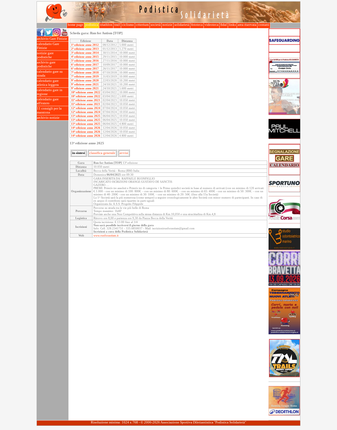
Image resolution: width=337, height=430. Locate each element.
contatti (263, 25)
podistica (91, 25)
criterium (142, 25)
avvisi (124, 153)
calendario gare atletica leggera (48, 83)
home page (75, 25)
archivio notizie (48, 118)
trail (117, 25)
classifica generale (102, 153)
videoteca (211, 25)
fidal (224, 25)
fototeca (197, 25)
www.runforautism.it (105, 235)
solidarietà (182, 25)
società (155, 25)
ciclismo (128, 25)
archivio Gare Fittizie (52, 39)
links (232, 25)
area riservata (247, 25)
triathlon (106, 25)
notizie (167, 25)
